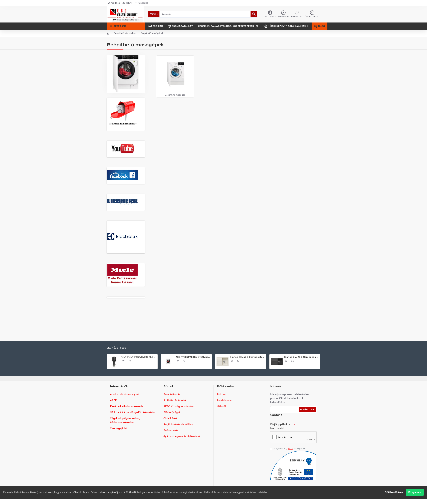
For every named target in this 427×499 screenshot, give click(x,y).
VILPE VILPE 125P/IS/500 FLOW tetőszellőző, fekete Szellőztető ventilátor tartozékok (138, 357)
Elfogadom (414, 492)
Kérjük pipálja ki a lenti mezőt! (280, 426)
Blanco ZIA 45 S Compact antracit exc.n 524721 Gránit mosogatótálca (301, 357)
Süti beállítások (394, 492)
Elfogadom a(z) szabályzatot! (289, 449)
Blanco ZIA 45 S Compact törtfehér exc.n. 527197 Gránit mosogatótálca (247, 357)
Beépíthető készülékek (125, 33)
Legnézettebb (116, 347)
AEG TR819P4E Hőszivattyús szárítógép (193, 357)
